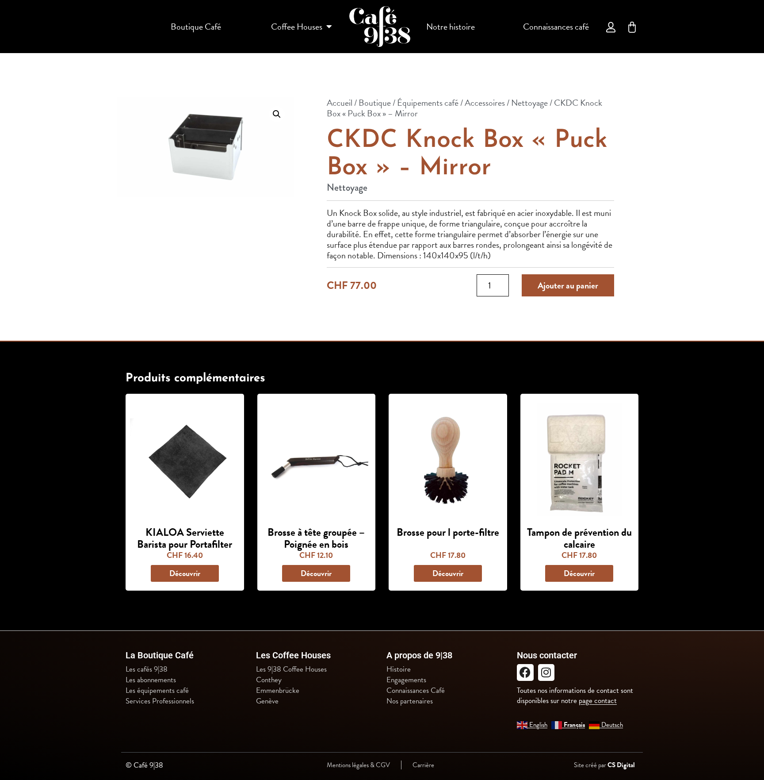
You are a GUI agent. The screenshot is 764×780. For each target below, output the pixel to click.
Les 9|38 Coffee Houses (291, 669)
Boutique (375, 102)
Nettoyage (529, 102)
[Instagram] (546, 672)
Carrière (423, 765)
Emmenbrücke (277, 690)
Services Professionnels (160, 701)
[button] (277, 114)
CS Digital (621, 765)
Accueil (339, 102)
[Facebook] (525, 672)
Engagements (406, 680)
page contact (598, 700)
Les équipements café (157, 690)
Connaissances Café (415, 690)
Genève (267, 701)
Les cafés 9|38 (147, 669)
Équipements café (427, 102)
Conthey (269, 680)
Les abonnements (151, 680)
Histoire (398, 669)
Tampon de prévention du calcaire (579, 538)
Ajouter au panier (568, 285)
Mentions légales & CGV (358, 765)
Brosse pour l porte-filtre (448, 532)
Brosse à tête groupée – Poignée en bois (316, 538)
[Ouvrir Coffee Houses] (329, 26)
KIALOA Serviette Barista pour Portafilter (184, 538)
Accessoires (485, 102)
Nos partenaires (409, 701)
